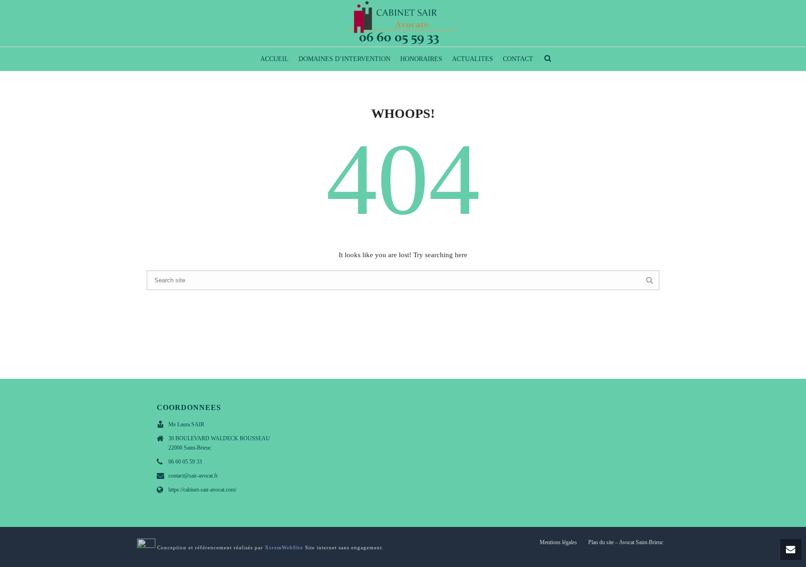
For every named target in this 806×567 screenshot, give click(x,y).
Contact (518, 58)
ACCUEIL (274, 58)
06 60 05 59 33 (185, 461)
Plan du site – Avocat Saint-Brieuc (625, 542)
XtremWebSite (284, 547)
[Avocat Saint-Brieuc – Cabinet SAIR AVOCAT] (403, 23)
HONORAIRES (421, 58)
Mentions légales (558, 542)
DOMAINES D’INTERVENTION (344, 58)
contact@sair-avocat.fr (193, 475)
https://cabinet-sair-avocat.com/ (202, 489)
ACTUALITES (472, 58)
